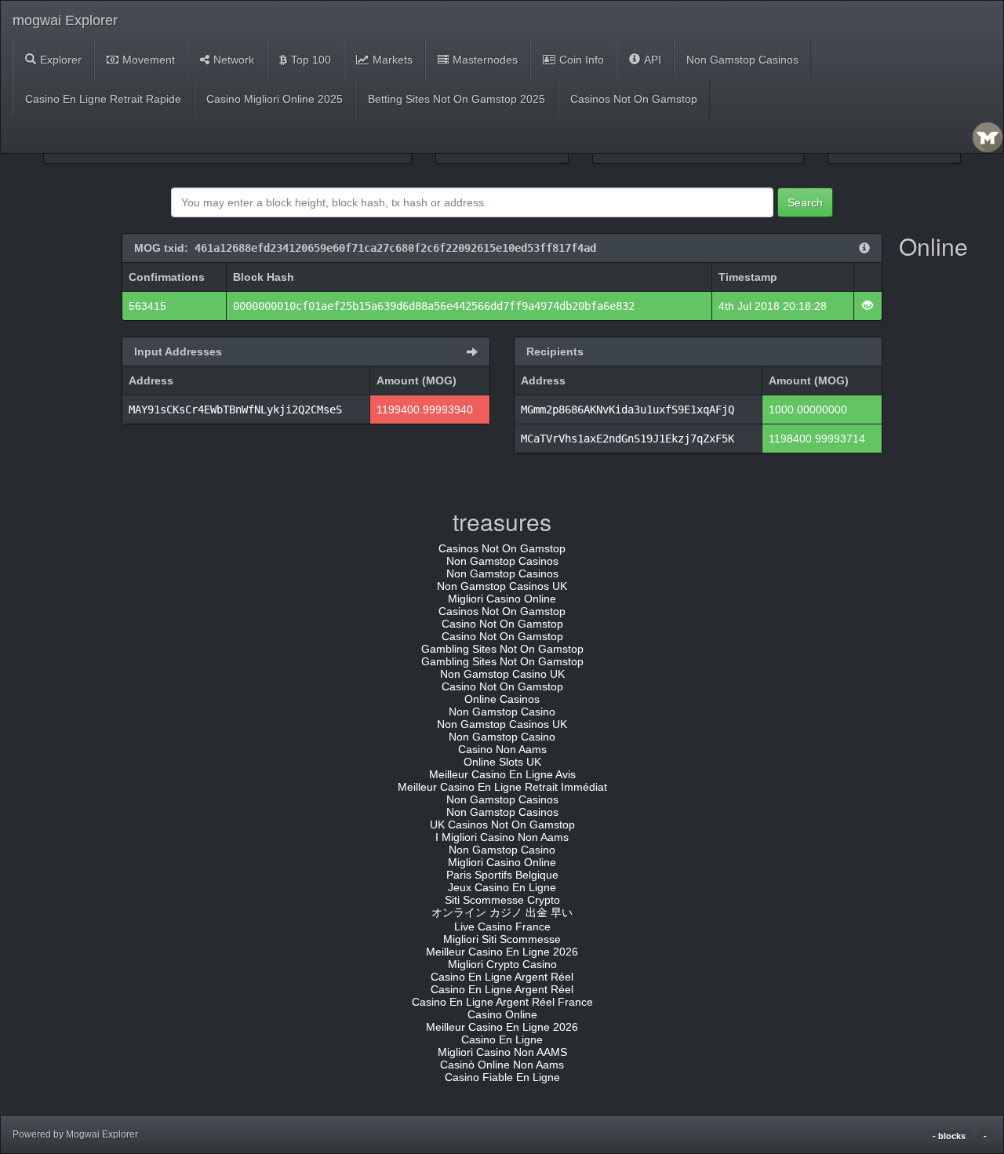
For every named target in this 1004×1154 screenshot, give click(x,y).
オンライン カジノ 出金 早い (502, 912)
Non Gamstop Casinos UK (502, 586)
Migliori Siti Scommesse (502, 939)
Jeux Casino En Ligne (502, 887)
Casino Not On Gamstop (502, 623)
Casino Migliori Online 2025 (274, 99)
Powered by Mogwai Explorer (75, 1134)
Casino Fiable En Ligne (502, 1077)
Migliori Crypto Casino (502, 964)
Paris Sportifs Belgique (502, 874)
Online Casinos (502, 699)
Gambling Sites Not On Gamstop (502, 649)
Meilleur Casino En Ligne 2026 (502, 951)
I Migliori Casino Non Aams (502, 837)
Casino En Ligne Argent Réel (502, 976)
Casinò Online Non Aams (502, 1064)
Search (805, 202)
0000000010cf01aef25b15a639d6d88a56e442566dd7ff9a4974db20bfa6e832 (434, 306)
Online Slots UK (502, 761)
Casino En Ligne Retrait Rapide (103, 99)
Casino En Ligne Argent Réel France (502, 1002)
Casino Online (502, 1014)
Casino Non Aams (502, 749)
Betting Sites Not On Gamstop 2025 (456, 99)
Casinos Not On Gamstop (633, 99)
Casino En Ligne (502, 1039)
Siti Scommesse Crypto (502, 900)
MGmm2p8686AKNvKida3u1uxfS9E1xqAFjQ (627, 409)
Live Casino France (502, 926)
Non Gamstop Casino (502, 711)
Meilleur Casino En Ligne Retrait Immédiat (502, 787)
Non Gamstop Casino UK (502, 674)
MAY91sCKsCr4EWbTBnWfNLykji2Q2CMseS (235, 409)
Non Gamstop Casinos (742, 59)
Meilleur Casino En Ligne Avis (502, 774)
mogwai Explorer (65, 20)
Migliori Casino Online (502, 598)
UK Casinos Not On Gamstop (502, 824)
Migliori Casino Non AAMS (502, 1052)
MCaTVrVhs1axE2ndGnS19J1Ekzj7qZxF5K (627, 438)
